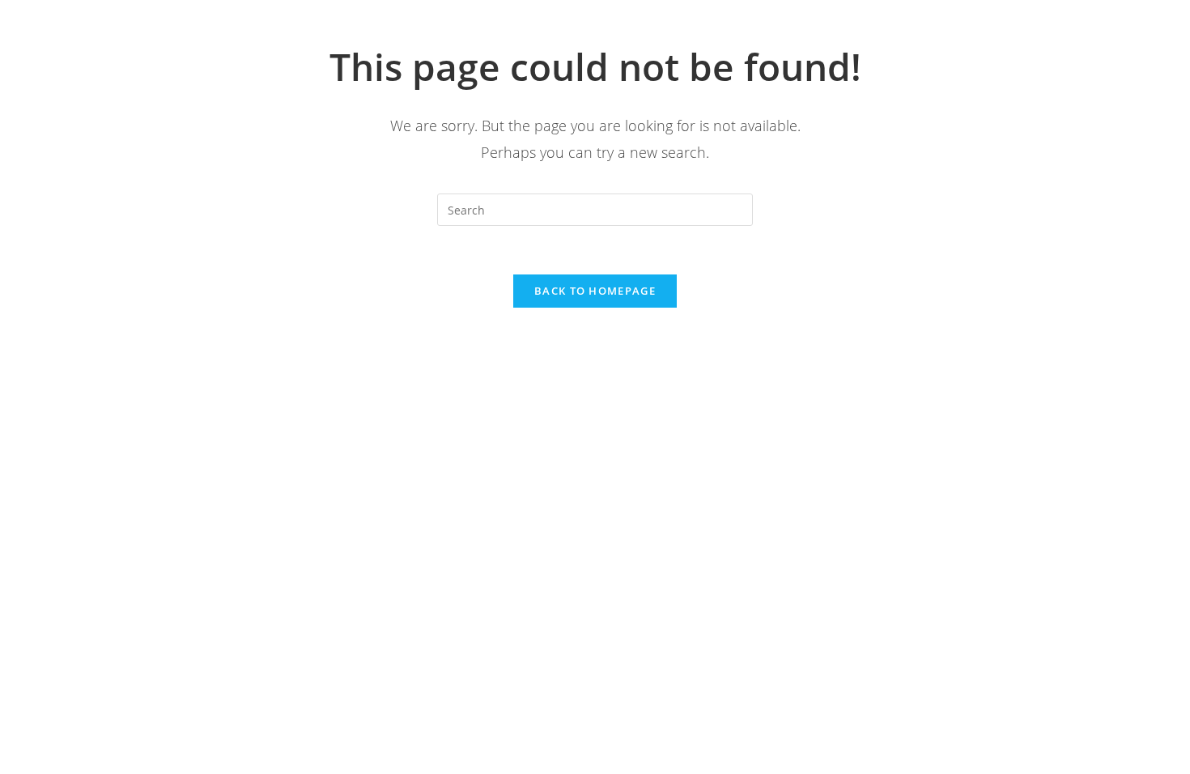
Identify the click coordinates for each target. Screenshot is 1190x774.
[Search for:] (595, 208)
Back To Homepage (595, 290)
